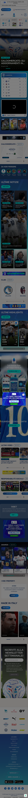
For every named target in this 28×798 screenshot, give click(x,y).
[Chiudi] (23, 395)
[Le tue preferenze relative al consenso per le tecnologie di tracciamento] (25, 795)
